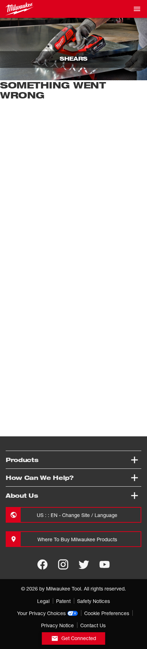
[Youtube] (104, 564)
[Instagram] (63, 564)
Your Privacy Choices (41, 613)
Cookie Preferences (106, 613)
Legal (43, 601)
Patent (63, 601)
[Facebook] (42, 564)
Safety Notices (93, 601)
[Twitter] (84, 564)
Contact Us (93, 625)
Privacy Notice (57, 625)
